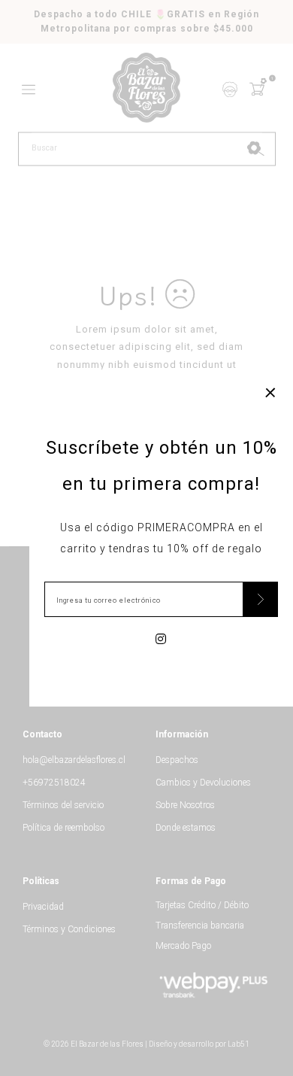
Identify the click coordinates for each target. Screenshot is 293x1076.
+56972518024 (54, 782)
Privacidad (43, 906)
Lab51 (238, 1044)
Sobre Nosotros (185, 805)
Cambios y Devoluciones (203, 782)
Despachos (177, 760)
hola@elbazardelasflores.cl (74, 760)
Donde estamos (186, 827)
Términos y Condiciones (69, 929)
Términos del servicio (63, 805)
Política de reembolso (63, 827)
